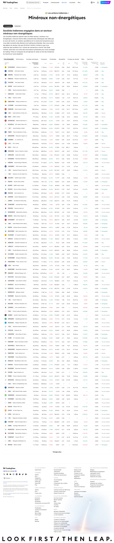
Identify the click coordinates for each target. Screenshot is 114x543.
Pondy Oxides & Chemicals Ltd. (20, 311)
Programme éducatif (95, 486)
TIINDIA (9, 132)
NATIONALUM (11, 120)
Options (37, 511)
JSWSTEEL (10, 71)
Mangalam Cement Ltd (22, 349)
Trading (76, 483)
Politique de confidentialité (60, 523)
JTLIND (9, 337)
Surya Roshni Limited (21, 280)
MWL (9, 440)
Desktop (37, 521)
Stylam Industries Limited (21, 254)
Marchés (64, 2)
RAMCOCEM (11, 151)
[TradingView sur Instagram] (13, 474)
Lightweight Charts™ (95, 473)
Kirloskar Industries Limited (21, 303)
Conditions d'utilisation (59, 519)
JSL (9, 128)
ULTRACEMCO (11, 67)
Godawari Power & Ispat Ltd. (20, 170)
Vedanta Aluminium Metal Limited (20, 90)
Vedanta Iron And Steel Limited (20, 174)
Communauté (55, 2)
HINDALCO (10, 78)
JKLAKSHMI (10, 235)
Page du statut (57, 531)
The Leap (56, 485)
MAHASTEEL (11, 379)
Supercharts (38, 469)
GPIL (10, 170)
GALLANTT (10, 177)
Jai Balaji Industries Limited (21, 246)
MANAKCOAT (11, 429)
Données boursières (59, 473)
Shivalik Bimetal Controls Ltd (20, 250)
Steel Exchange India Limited (21, 421)
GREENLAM (10, 242)
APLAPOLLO (11, 124)
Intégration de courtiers (96, 483)
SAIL (10, 113)
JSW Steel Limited (19, 71)
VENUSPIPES (11, 334)
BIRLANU (10, 444)
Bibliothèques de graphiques (97, 471)
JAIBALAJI (10, 246)
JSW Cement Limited (21, 166)
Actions (37, 474)
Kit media (56, 506)
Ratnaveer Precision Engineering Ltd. (21, 368)
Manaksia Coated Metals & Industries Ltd (22, 429)
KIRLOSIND (10, 303)
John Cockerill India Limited (21, 307)
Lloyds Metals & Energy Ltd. (21, 105)
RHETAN (10, 406)
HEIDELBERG (11, 318)
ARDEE (9, 402)
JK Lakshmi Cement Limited (21, 235)
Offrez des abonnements (60, 475)
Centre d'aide (57, 503)
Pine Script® (38, 514)
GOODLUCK (10, 288)
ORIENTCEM (11, 353)
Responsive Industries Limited (21, 296)
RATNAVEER (11, 368)
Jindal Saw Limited (20, 155)
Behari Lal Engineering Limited (20, 383)
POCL (9, 311)
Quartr (9, 494)
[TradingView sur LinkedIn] (17, 474)
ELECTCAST (11, 276)
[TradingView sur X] (4, 474)
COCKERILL (10, 307)
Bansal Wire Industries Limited (22, 269)
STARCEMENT (11, 219)
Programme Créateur (79, 475)
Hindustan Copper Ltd (21, 135)
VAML (9, 90)
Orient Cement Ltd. (20, 353)
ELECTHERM (11, 433)
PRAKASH (10, 364)
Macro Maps (38, 513)
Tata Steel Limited (19, 82)
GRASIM (10, 86)
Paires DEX (37, 483)
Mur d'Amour (77, 471)
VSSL (9, 326)
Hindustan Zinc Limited (20, 74)
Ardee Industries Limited (19, 402)
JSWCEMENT (11, 166)
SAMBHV (10, 315)
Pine (36, 485)
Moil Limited (16, 265)
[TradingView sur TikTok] (23, 474)
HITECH (10, 410)
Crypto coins (38, 479)
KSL (10, 299)
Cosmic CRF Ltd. (19, 437)
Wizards (76, 493)
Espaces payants (78, 496)
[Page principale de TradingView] (10, 2)
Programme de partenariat (97, 485)
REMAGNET (10, 273)
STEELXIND (10, 421)
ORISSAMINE (11, 357)
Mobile (36, 519)
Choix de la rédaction (79, 486)
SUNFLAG (10, 238)
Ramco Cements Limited (21, 151)
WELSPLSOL (11, 322)
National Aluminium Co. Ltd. (22, 120)
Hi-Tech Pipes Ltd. (17, 410)
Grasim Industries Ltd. (18, 86)
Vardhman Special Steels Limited (20, 326)
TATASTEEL (10, 82)
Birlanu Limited (17, 444)
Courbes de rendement (41, 509)
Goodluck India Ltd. (20, 288)
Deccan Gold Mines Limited (21, 284)
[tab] (8, 26)
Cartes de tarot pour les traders (62, 513)
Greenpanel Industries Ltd (22, 395)
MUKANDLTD (11, 387)
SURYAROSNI (11, 280)
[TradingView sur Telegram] (20, 474)
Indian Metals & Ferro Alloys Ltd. (20, 223)
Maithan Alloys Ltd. (21, 345)
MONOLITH (10, 360)
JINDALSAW (11, 154)
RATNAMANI (11, 158)
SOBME (9, 425)
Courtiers (72, 2)
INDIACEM (10, 193)
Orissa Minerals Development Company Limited (21, 357)
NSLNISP (10, 185)
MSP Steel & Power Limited (19, 391)
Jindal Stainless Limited (19, 128)
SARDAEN (10, 162)
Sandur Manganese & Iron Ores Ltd (21, 196)
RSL (10, 418)
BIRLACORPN (11, 231)
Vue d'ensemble (58, 479)
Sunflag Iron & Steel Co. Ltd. (21, 238)
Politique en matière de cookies (62, 524)
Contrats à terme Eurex (60, 491)
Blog (55, 501)
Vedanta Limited (17, 97)
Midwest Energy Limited (21, 273)
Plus (79, 2)
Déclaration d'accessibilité (60, 526)
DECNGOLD (10, 284)
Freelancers (77, 495)
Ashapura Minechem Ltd (22, 258)
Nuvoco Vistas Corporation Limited (21, 189)
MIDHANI (10, 215)
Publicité (92, 481)
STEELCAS (10, 330)
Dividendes (38, 501)
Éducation (76, 485)
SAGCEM (10, 372)
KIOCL (9, 147)
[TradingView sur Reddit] (26, 474)
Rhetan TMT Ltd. (17, 406)
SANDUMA (10, 196)
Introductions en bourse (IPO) (42, 503)
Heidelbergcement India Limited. (21, 319)
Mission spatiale (58, 499)
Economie (37, 498)
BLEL (10, 383)
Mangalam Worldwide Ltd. (19, 441)
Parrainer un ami (78, 473)
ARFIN (9, 414)
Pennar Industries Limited (19, 376)
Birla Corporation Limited (22, 231)
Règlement (77, 476)
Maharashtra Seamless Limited (22, 212)
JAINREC (10, 200)
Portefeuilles (38, 508)
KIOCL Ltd (15, 147)
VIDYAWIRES (11, 399)
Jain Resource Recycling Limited (21, 200)
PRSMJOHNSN (11, 261)
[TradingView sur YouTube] (10, 474)
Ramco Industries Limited (21, 341)
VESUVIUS (10, 208)
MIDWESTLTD (11, 292)
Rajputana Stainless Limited (20, 418)
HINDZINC (10, 74)
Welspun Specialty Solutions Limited (21, 322)
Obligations (38, 478)
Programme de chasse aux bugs (62, 530)
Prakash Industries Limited (21, 364)
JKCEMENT (10, 139)
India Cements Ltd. (19, 193)
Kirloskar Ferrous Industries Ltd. (20, 227)
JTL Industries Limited (18, 338)
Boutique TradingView (59, 511)
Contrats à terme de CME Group (62, 489)
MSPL (9, 391)
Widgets (92, 469)
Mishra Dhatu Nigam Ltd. (20, 216)
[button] (49, 2)
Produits (45, 2)
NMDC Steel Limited (19, 185)
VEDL (9, 97)
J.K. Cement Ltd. (19, 139)
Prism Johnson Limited (22, 261)
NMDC (9, 116)
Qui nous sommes (58, 498)
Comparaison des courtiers (60, 483)
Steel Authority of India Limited (20, 113)
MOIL (9, 265)
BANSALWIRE (11, 269)
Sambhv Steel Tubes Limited (21, 315)
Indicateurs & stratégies (80, 491)
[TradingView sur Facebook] (7, 474)
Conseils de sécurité (59, 528)
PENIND (10, 376)
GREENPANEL (11, 395)
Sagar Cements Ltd (19, 372)
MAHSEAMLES (11, 212)
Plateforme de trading (95, 476)
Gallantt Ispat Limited (20, 177)
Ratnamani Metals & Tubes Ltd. (21, 158)
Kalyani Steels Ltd (17, 299)
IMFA (10, 223)
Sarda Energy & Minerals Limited (21, 162)
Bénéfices (37, 499)
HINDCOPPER (11, 135)
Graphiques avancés (95, 475)
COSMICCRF (11, 437)
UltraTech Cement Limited (22, 67)
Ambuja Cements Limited (22, 101)
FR (94, 2)
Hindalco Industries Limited (21, 78)
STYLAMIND (11, 254)
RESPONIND (10, 296)
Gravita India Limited (19, 181)
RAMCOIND (10, 341)
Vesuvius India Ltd (19, 208)
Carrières (56, 504)
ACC (10, 143)
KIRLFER (10, 227)
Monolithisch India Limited (21, 360)
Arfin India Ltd (16, 414)
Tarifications (57, 471)
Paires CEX (37, 481)
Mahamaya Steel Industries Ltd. (21, 380)
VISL (10, 174)
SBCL (9, 250)
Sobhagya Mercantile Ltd (19, 425)
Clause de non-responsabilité (61, 521)
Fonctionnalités (57, 469)
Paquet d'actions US (59, 493)
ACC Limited (16, 143)
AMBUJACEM (11, 101)
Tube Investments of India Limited (20, 132)
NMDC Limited (16, 116)
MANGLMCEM (11, 349)
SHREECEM (10, 109)
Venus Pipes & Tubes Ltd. (22, 334)
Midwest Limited (20, 292)
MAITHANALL (11, 345)
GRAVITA (10, 181)
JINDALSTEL (11, 93)
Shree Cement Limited (20, 109)
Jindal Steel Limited (20, 94)
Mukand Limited (20, 387)
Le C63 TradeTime (58, 514)
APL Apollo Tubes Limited (21, 124)
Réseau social (77, 469)
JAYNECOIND (11, 204)
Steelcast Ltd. (18, 330)
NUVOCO (10, 189)
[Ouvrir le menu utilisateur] (97, 2)
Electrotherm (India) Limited (21, 433)
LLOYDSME (10, 105)
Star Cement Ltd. (20, 219)
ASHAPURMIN (11, 257)
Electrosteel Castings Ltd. (21, 277)
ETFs (36, 476)
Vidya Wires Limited (20, 399)
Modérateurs (77, 478)
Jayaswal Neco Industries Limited (22, 204)
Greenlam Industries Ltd (21, 242)
